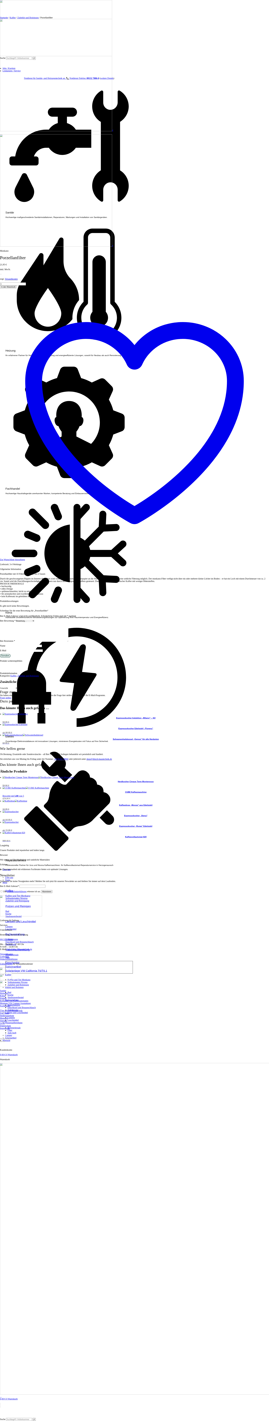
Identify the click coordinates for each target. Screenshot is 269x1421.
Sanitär (3, 990)
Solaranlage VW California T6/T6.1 (26, 970)
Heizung (4, 993)
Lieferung (4, 956)
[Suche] (34, 1419)
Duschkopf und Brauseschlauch (19, 942)
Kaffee (13, 17)
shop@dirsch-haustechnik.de (99, 759)
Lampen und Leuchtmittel (20, 921)
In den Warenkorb (8, 287)
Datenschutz (5, 1026)
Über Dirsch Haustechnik (11, 1010)
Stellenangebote (7, 1015)
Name (2, 646)
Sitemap (3, 1021)
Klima (2, 996)
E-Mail (3, 650)
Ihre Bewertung (8, 621)
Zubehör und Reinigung (28, 17)
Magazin (4, 1018)
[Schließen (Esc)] (9, 1038)
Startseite (4, 17)
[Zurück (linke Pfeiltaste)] (1, 1041)
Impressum (5, 1028)
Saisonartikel (13, 966)
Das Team (4, 1013)
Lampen (9, 926)
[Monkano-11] (56, 130)
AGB (2, 1023)
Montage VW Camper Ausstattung (15, 1003)
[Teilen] (7, 1038)
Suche (2, 1419)
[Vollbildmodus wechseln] (4, 1038)
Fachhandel (5, 1006)
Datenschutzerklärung (16, 891)
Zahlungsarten (6, 964)
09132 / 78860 (6, 939)
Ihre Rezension (7, 641)
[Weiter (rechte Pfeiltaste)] (4, 1041)
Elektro (3, 998)
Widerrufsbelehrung (9, 959)
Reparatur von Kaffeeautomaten (14, 1001)
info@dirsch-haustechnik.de (19, 949)
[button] (136, 870)
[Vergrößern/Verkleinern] (1, 1038)
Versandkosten (11, 279)
